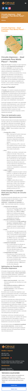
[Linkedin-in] (6, 8)
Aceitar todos (14, 385)
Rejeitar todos (14, 389)
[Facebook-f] (3, 8)
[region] (14, 381)
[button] (25, 3)
